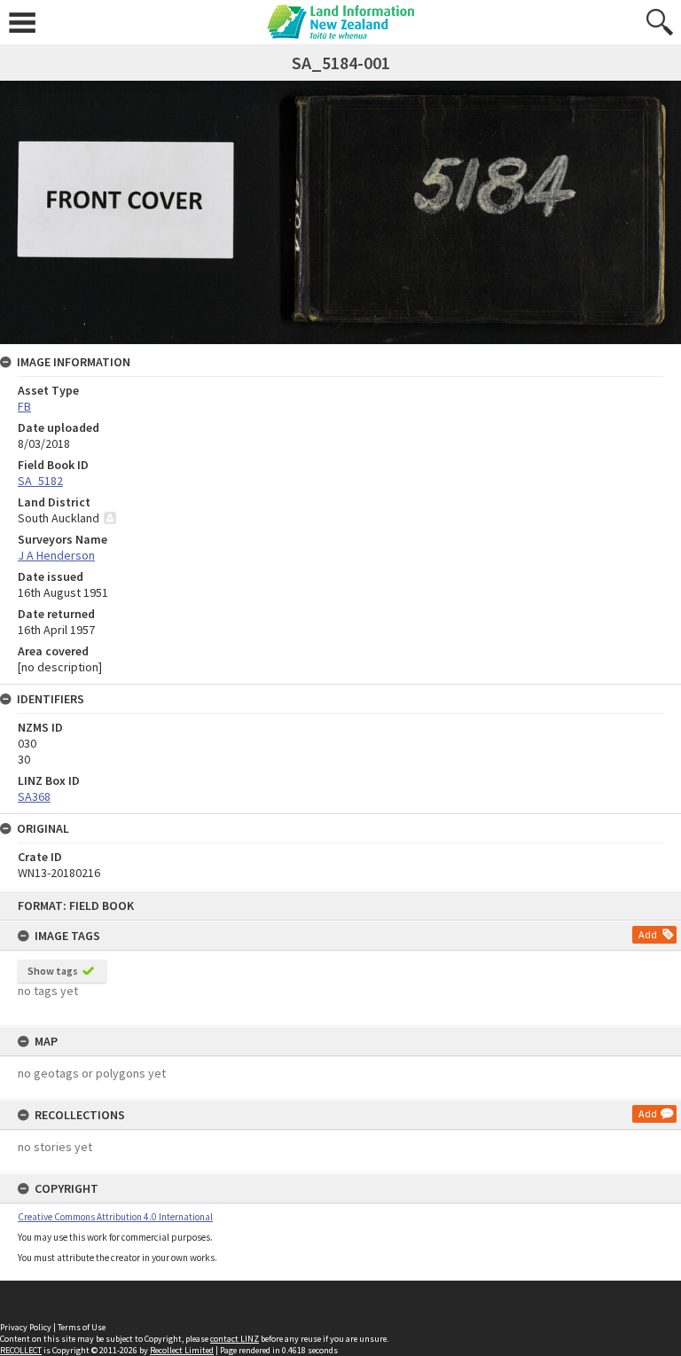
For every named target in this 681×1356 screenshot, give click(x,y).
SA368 (34, 796)
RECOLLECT (21, 1350)
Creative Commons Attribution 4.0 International (115, 1217)
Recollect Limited (182, 1350)
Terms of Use (82, 1327)
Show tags (52, 970)
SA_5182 (40, 481)
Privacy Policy (25, 1327)
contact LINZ (234, 1338)
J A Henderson (56, 555)
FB (24, 406)
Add (647, 934)
